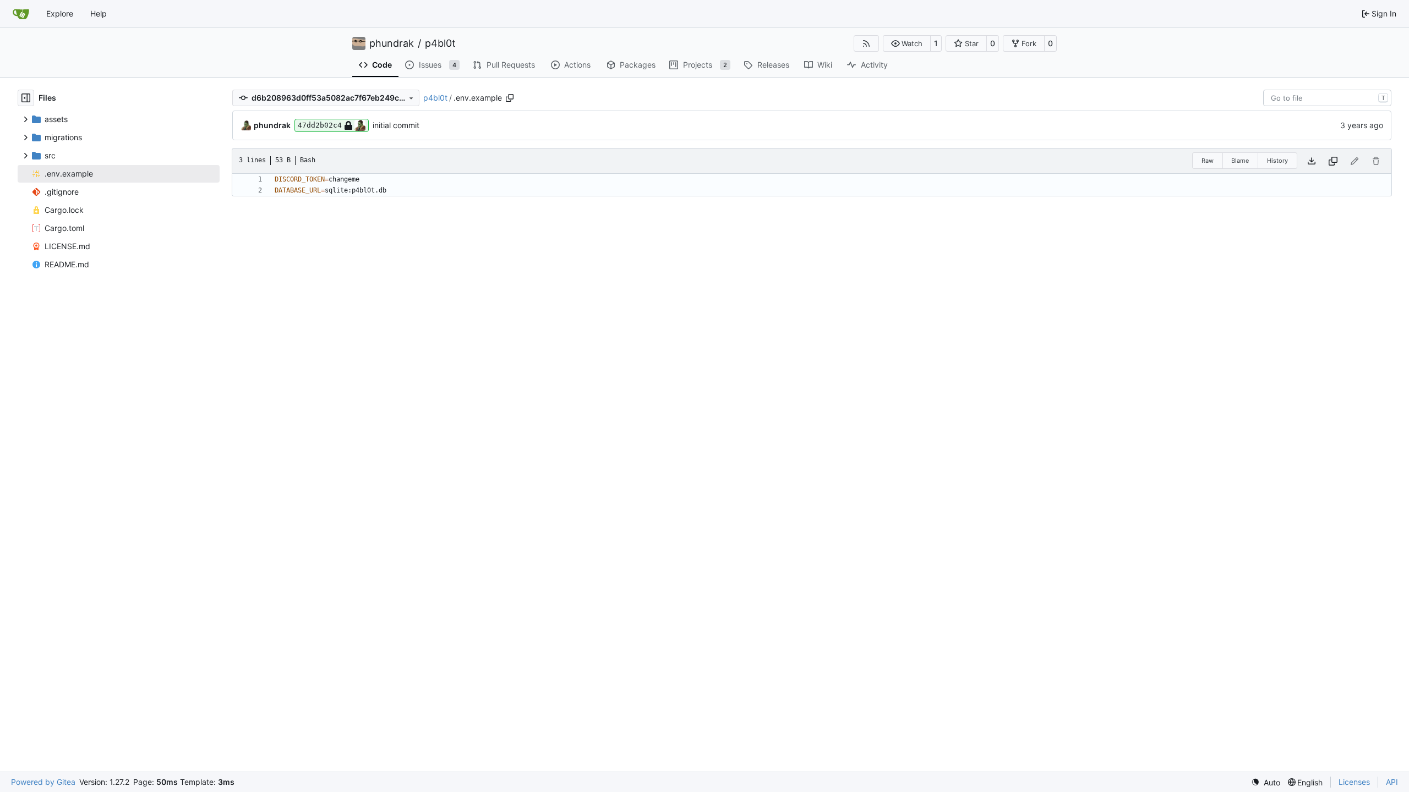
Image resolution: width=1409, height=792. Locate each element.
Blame (1240, 160)
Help (98, 13)
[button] (907, 43)
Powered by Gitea (43, 782)
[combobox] (1327, 98)
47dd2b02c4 (320, 125)
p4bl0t (440, 43)
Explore (59, 13)
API (1392, 782)
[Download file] (1311, 161)
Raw (1208, 160)
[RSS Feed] (866, 43)
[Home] (21, 14)
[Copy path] (510, 98)
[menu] (1265, 782)
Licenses (1354, 782)
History (1277, 160)
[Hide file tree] (26, 98)
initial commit (396, 125)
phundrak (391, 43)
